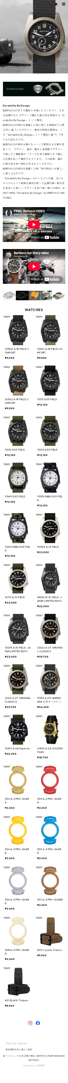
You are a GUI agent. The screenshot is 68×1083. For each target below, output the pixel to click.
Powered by (30, 1065)
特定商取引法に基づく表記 (19, 1049)
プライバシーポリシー (17, 1043)
